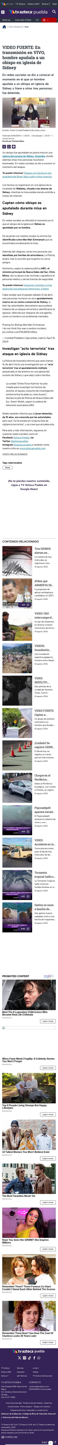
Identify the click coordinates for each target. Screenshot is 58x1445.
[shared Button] (9, 146)
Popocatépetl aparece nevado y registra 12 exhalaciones (44, 810)
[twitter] (19, 1358)
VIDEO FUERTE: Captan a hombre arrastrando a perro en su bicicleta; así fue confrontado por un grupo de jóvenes (45, 713)
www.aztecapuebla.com (33, 448)
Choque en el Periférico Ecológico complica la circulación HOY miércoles (45, 778)
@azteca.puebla (22, 444)
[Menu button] (2, 12)
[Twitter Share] (4, 146)
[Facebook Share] (13, 146)
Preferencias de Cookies (33, 1403)
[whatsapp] (38, 1358)
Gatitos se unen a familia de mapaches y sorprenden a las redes (45, 907)
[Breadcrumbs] (5, 27)
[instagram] (24, 1358)
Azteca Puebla (21, 437)
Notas (7, 468)
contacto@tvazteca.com (39, 1386)
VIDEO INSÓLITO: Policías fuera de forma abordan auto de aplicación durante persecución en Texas (45, 680)
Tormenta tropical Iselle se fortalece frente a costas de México (45, 875)
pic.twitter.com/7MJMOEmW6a (19, 332)
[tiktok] (29, 1358)
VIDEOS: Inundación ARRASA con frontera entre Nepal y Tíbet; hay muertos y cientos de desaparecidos (44, 648)
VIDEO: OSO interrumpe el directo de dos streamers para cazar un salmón (45, 616)
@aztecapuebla (19, 441)
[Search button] (54, 12)
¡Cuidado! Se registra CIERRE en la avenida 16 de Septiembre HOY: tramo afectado (45, 745)
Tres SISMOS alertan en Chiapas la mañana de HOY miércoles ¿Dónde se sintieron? (45, 551)
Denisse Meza (18, 141)
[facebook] (34, 1358)
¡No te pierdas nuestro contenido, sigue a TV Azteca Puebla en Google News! (29, 485)
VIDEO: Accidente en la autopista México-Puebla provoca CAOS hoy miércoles (44, 842)
